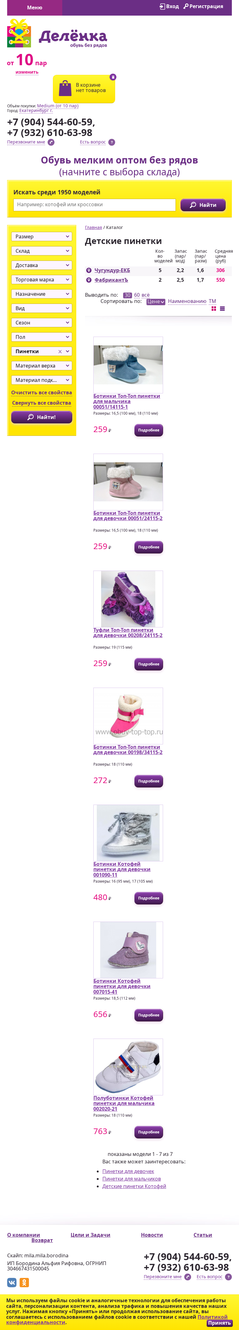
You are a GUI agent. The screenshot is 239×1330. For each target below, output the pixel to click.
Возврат (42, 1240)
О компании (23, 1234)
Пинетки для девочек (128, 1171)
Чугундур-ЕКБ (112, 270)
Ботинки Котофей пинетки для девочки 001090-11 (122, 869)
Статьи (203, 1234)
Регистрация (206, 6)
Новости (152, 1234)
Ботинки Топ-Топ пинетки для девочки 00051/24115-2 (127, 515)
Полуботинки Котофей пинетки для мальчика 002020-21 (124, 1103)
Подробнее (148, 430)
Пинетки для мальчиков (131, 1178)
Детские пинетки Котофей (134, 1186)
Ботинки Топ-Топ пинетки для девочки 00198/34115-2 (127, 749)
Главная (93, 227)
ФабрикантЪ (111, 279)
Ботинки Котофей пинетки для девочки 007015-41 (122, 986)
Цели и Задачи (90, 1234)
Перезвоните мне (26, 142)
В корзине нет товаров (91, 87)
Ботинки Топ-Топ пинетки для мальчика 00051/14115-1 (126, 401)
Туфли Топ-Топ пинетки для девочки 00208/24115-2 (127, 632)
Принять (219, 1323)
